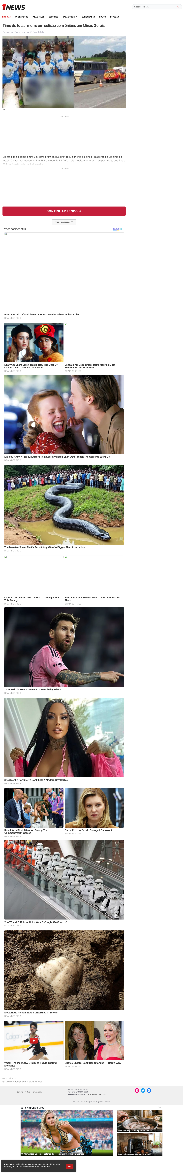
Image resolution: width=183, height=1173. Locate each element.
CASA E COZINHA (70, 17)
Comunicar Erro (62, 222)
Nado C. (40, 32)
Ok (69, 1167)
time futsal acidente (32, 1081)
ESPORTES (53, 17)
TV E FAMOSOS (21, 17)
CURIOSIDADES (88, 17)
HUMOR (102, 17)
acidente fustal (13, 1081)
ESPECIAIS (114, 17)
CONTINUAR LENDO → (64, 211)
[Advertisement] (64, 135)
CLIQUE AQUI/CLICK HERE (96, 1094)
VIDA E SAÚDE (38, 17)
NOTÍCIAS (6, 17)
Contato (20, 1092)
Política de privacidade (33, 1092)
